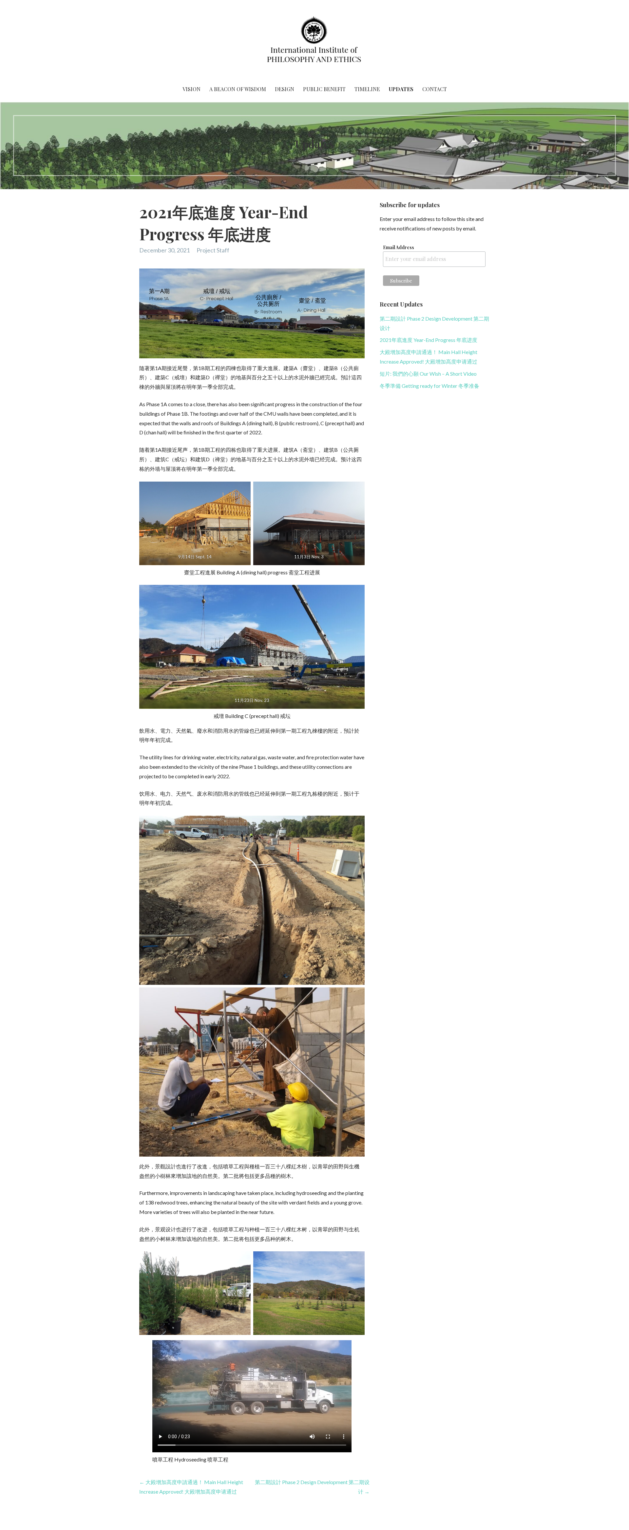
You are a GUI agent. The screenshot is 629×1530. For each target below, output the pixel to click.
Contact (434, 89)
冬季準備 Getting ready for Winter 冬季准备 (429, 386)
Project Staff (213, 250)
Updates (401, 89)
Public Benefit (324, 89)
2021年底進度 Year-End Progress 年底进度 (428, 340)
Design (284, 89)
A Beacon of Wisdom (237, 89)
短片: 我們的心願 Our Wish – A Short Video (428, 373)
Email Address (398, 247)
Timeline (367, 89)
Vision (191, 89)
